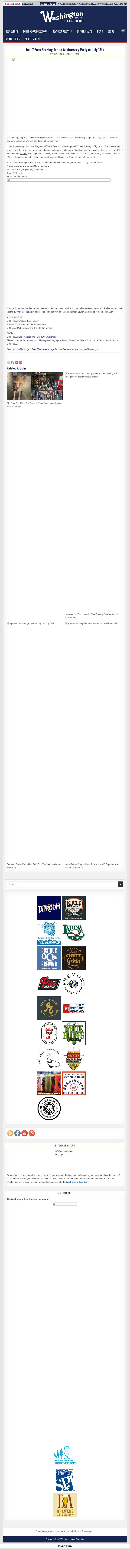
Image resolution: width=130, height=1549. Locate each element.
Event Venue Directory (35, 31)
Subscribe (12, 1175)
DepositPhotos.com (84, 1531)
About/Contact (33, 39)
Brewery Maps (84, 31)
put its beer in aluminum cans (67, 153)
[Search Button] (123, 31)
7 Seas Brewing (35, 137)
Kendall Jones (58, 54)
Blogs (111, 31)
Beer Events (12, 31)
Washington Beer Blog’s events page (37, 349)
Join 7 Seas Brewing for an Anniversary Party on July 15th (65, 49)
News (100, 31)
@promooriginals (24, 312)
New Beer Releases (62, 31)
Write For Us (13, 39)
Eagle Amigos (24, 337)
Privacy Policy (65, 1546)
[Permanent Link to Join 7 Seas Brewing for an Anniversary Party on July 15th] (65, 92)
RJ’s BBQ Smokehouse (47, 337)
